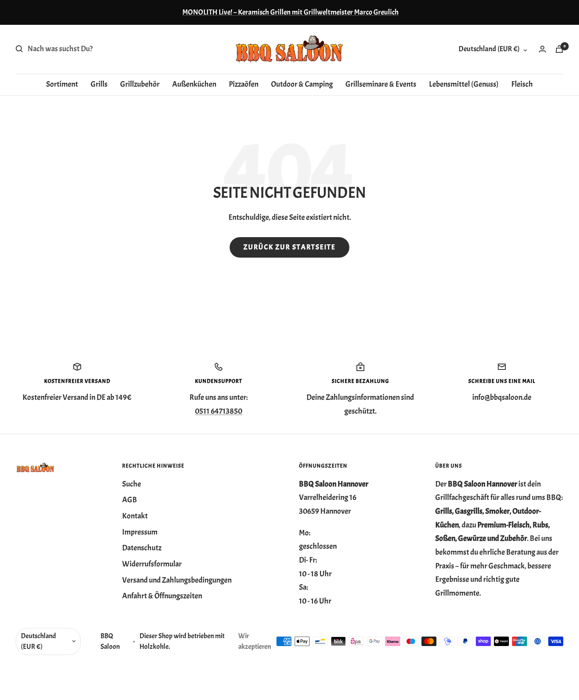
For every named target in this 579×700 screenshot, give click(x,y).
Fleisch (522, 84)
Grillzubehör (140, 84)
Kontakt (135, 516)
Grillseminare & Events (380, 84)
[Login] (542, 49)
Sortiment (62, 84)
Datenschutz (141, 548)
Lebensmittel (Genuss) (464, 84)
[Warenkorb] (559, 49)
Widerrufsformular (152, 564)
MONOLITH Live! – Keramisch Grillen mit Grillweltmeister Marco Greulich (290, 12)
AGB (129, 500)
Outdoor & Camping (302, 84)
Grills (99, 84)
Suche (131, 484)
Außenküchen (194, 84)
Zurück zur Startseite (289, 247)
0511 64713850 (218, 411)
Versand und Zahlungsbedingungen (177, 580)
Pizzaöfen (243, 84)
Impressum (140, 532)
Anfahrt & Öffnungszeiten (162, 596)
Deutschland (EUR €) (489, 49)
